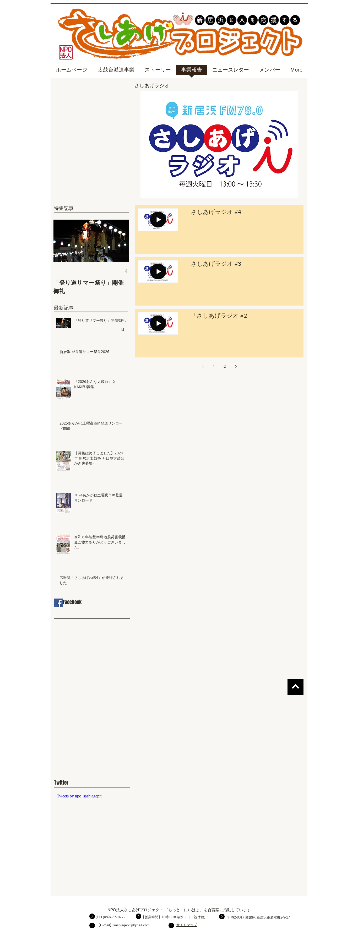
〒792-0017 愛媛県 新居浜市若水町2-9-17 (258, 917)
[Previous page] (202, 366)
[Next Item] (120, 241)
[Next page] (235, 366)
